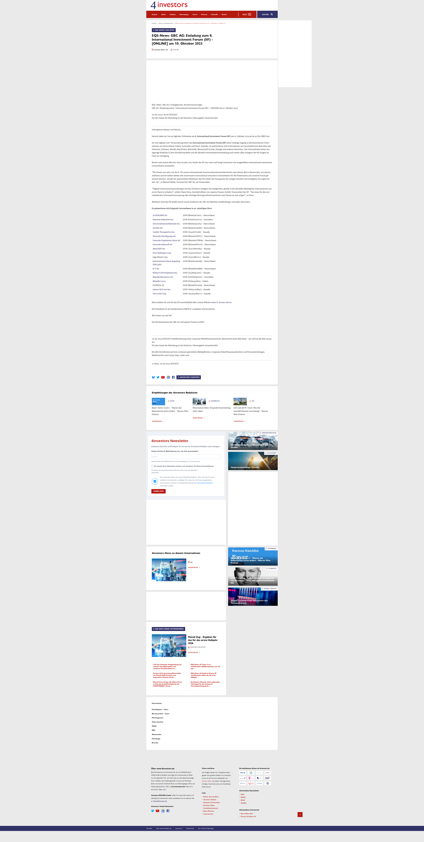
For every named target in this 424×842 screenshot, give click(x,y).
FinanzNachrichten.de (210, 808)
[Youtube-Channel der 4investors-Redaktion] (163, 377)
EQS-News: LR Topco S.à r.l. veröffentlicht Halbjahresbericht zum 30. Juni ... (205, 667)
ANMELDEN (158, 491)
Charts (194, 14)
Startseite (149, 828)
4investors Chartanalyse (211, 802)
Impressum (178, 828)
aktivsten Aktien (207, 781)
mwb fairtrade (208, 814)
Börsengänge (184, 14)
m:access (204, 14)
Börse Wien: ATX (247, 813)
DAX (242, 794)
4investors (154, 23)
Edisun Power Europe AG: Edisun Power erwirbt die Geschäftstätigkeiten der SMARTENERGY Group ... (167, 684)
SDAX (243, 800)
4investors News (209, 805)
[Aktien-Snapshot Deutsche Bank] (242, 778)
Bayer (172, 401)
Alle (244, 14)
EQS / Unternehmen (200, 647)
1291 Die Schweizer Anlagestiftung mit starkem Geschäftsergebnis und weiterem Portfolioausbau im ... (167, 667)
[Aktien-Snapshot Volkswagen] (267, 783)
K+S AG (156, 268)
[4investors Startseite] (169, 5)
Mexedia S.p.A (159, 281)
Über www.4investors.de (163, 828)
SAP (253, 401)
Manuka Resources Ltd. (163, 277)
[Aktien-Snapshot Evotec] (259, 778)
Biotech (224, 14)
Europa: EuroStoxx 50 (248, 816)
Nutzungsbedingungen (205, 483)
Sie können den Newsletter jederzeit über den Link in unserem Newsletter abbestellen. (174, 472)
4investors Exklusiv (209, 799)
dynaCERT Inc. (159, 248)
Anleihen (173, 14)
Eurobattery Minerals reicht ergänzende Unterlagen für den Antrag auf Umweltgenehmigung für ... (205, 684)
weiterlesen (157, 421)
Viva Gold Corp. (160, 293)
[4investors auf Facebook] (173, 377)
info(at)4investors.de (160, 801)
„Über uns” (162, 789)
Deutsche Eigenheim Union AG (166, 240)
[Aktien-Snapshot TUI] (251, 783)
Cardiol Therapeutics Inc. (164, 232)
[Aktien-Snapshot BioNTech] (259, 773)
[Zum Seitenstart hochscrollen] (300, 814)
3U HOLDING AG (160, 215)
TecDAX (243, 803)
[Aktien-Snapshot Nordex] (242, 783)
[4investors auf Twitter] (158, 377)
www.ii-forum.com (220, 302)
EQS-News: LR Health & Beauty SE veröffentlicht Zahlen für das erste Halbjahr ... (203, 675)
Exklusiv (154, 14)
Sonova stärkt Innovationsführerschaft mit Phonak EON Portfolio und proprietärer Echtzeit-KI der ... (167, 675)
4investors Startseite (190, 377)
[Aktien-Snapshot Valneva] (259, 783)
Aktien (163, 14)
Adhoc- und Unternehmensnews (166, 23)
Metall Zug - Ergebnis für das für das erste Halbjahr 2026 (203, 640)
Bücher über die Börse (211, 797)
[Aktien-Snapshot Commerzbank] (267, 773)
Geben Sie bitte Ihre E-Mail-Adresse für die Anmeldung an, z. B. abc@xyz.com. (175, 461)
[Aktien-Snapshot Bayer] (251, 773)
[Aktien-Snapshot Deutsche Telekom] (251, 778)
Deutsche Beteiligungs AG (164, 236)
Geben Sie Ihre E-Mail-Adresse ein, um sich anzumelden (174, 451)
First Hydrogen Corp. (162, 253)
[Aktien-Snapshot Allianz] (242, 773)
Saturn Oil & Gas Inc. (162, 289)
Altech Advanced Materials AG (166, 223)
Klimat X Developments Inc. (165, 272)
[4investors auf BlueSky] (153, 377)
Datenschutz (190, 828)
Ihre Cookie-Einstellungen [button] (206, 828)
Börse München (208, 811)
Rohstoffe (214, 14)
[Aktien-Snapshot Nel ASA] (267, 778)
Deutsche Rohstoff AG (162, 244)
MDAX (243, 797)
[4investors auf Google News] (168, 377)
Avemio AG (158, 228)
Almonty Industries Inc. (163, 219)
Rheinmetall (215, 401)
